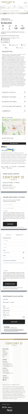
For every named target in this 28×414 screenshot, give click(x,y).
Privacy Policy (5, 288)
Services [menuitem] (5, 351)
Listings (6, 166)
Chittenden (14, 166)
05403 (3, 168)
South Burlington (21, 166)
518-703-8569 (5, 362)
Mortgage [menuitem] (5, 354)
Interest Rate (6, 315)
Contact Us (5, 188)
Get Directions (14, 143)
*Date (4, 250)
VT (10, 166)
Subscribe (10, 224)
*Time (4, 255)
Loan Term (5, 299)
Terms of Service (13, 288)
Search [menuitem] (4, 350)
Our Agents (11, 188)
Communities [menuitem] (5, 353)
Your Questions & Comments (9, 260)
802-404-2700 (8, 185)
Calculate (14, 321)
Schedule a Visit (19, 234)
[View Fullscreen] (4, 125)
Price (4, 306)
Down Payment (6, 310)
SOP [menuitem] (3, 356)
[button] (25, 11)
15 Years (12, 302)
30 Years (6, 302)
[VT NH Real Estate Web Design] (14, 410)
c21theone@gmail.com (8, 366)
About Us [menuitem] (5, 355)
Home (2, 166)
